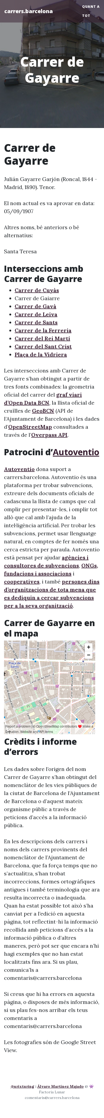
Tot (86, 15)
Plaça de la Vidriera (41, 354)
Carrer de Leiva (36, 314)
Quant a (91, 6)
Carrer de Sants (36, 322)
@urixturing (22, 1086)
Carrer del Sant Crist (43, 346)
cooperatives (21, 581)
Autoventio (76, 452)
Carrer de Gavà (35, 306)
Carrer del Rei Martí (42, 338)
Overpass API (49, 434)
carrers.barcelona (28, 11)
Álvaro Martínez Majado (60, 1086)
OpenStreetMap (30, 426)
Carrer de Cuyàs (37, 290)
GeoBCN (43, 410)
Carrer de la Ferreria (43, 330)
